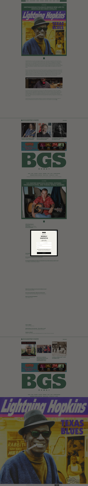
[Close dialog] (56, 231)
